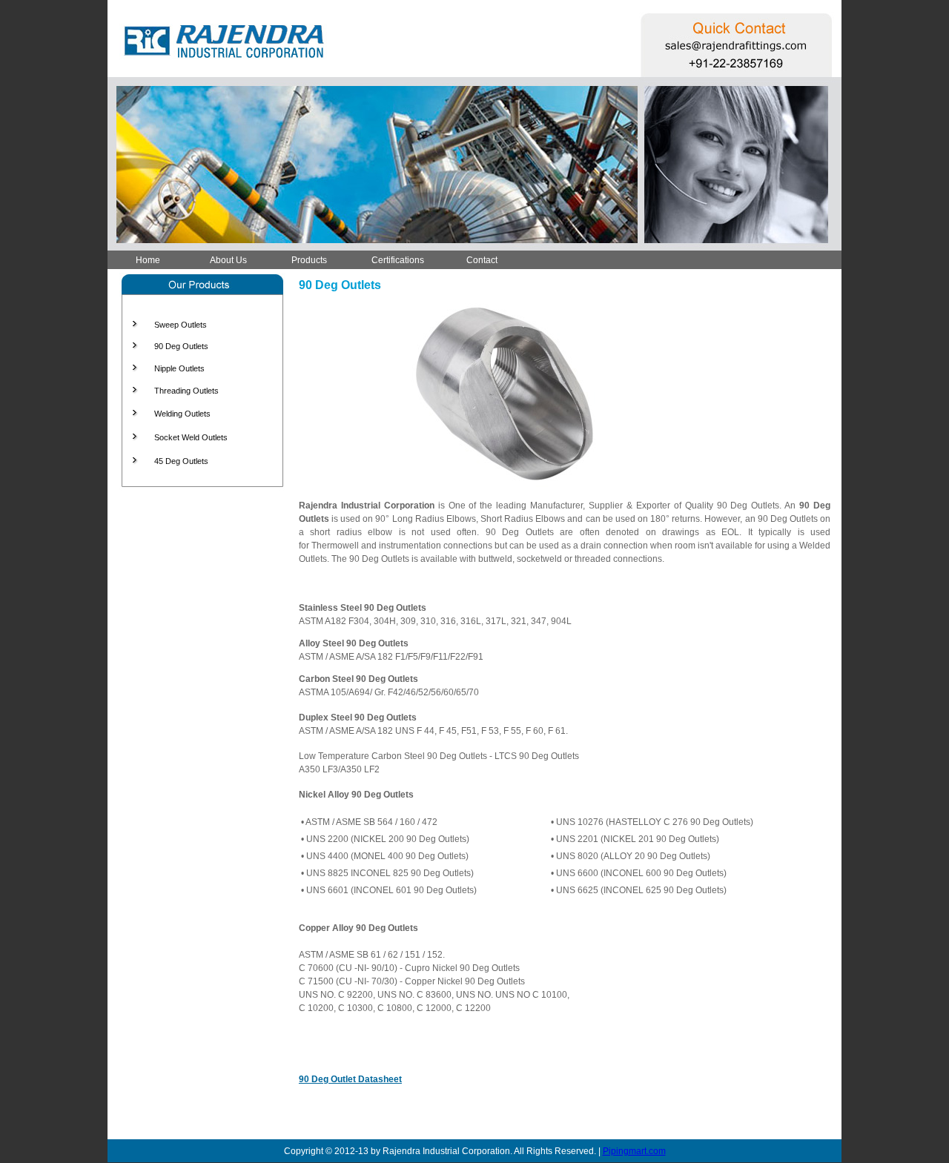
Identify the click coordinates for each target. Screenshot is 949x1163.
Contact (481, 260)
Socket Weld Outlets (191, 437)
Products (309, 260)
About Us (228, 260)
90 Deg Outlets (181, 346)
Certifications (397, 260)
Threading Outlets (186, 390)
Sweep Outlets (180, 324)
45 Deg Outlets (181, 461)
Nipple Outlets (179, 368)
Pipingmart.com (634, 1151)
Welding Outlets (182, 413)
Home (148, 260)
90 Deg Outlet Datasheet (350, 1079)
